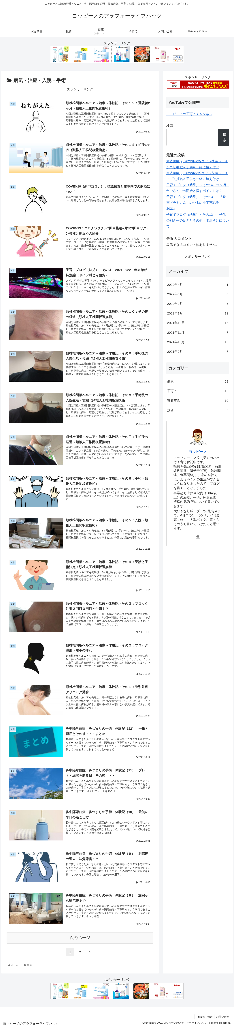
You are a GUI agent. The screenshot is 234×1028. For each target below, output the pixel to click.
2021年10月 (198, 342)
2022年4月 (198, 285)
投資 (198, 410)
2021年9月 (198, 351)
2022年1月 (198, 313)
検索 (169, 126)
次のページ (80, 937)
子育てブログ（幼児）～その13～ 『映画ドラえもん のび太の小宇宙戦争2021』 (196, 203)
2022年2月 (198, 304)
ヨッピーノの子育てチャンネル (189, 114)
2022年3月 (198, 294)
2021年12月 (198, 323)
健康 (198, 381)
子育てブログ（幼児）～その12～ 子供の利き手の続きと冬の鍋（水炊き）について (197, 220)
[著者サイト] (198, 536)
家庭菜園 (198, 400)
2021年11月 (198, 332)
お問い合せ (222, 1016)
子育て (198, 391)
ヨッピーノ (198, 452)
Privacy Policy (204, 1016)
